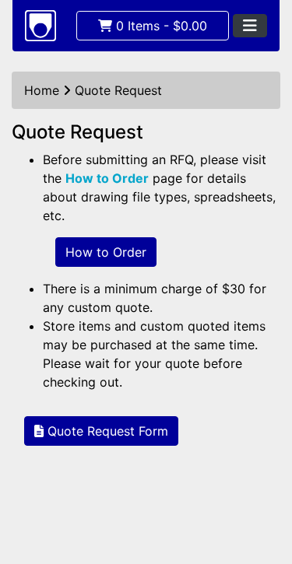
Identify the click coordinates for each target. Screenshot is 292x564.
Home (41, 90)
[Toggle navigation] (250, 25)
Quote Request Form (106, 431)
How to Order (107, 178)
